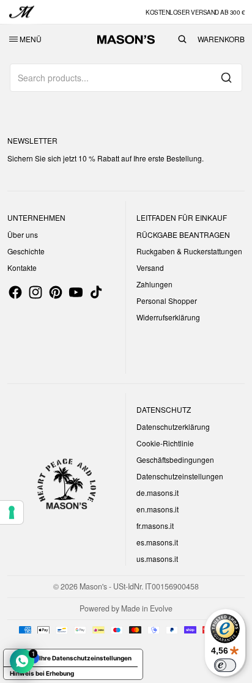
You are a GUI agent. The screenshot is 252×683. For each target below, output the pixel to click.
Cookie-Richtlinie (165, 443)
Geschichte (26, 251)
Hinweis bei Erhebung (42, 673)
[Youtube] (76, 292)
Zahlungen (154, 284)
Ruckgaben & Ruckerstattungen (189, 251)
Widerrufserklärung (168, 317)
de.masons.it (157, 492)
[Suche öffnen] (182, 39)
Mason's (94, 586)
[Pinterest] (56, 292)
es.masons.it (157, 542)
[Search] (226, 78)
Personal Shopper (166, 300)
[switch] (225, 665)
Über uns (22, 234)
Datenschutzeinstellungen (179, 476)
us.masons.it (157, 558)
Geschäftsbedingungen (175, 459)
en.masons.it (157, 509)
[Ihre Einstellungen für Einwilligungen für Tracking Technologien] (11, 512)
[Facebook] (15, 292)
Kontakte (22, 267)
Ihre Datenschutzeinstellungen (85, 658)
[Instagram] (35, 292)
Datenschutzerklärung (173, 426)
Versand (150, 267)
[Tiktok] (96, 292)
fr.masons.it (155, 525)
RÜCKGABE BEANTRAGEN (183, 234)
